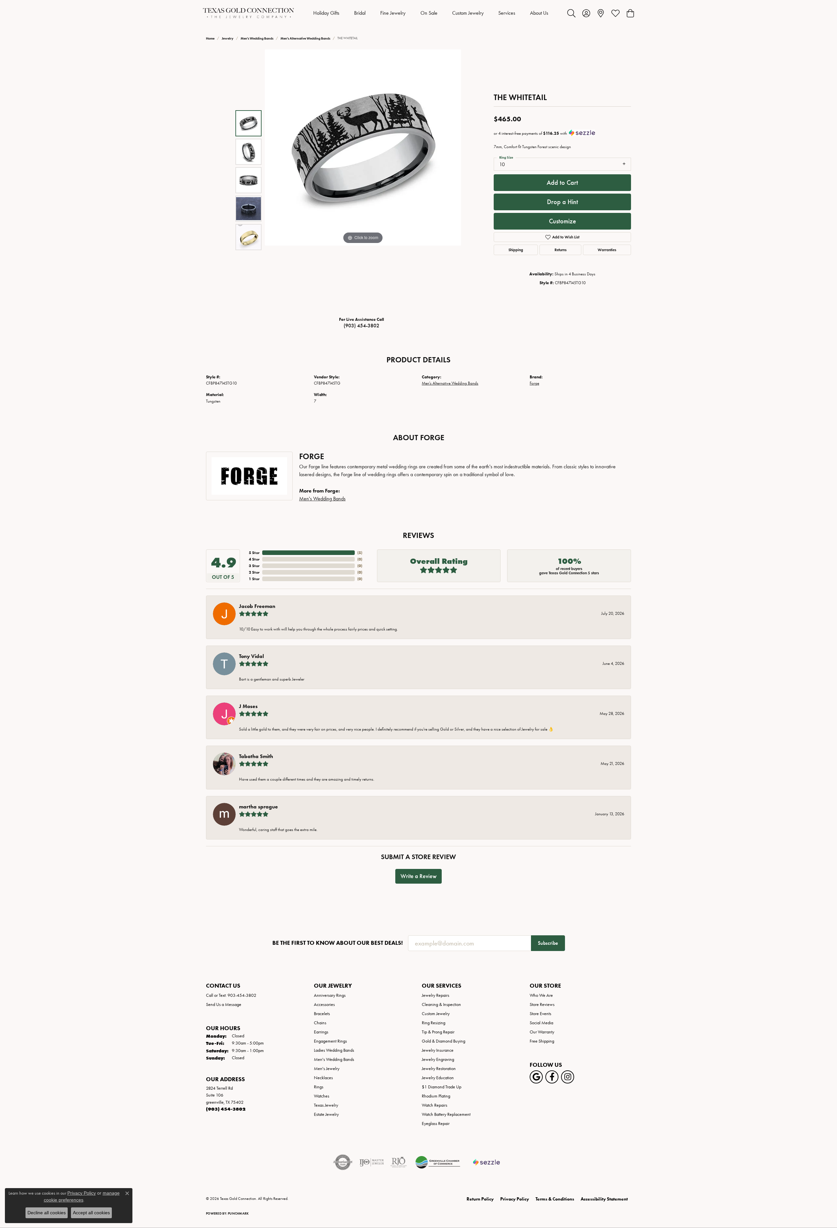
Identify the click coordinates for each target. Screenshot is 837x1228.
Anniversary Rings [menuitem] (330, 995)
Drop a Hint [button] (562, 202)
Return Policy (480, 1199)
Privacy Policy (514, 1199)
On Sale (428, 13)
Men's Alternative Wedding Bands (305, 38)
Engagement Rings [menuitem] (330, 1041)
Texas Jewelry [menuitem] (326, 1105)
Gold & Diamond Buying (443, 1041)
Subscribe (548, 943)
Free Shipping (542, 1041)
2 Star (254, 572)
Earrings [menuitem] (321, 1032)
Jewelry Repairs (435, 995)
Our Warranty (542, 1032)
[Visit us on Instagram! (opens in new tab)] (567, 1076)
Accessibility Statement (604, 1199)
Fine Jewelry (392, 13)
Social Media (541, 1023)
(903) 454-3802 (361, 325)
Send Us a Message (223, 1004)
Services (506, 13)
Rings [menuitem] (318, 1087)
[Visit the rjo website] (398, 1162)
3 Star (254, 565)
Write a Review (418, 876)
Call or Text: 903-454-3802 (231, 995)
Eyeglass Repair (436, 1123)
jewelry (227, 38)
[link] (601, 13)
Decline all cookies (46, 1212)
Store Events (540, 1013)
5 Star (254, 552)
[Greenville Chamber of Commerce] (437, 1162)
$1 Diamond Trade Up (441, 1087)
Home (210, 38)
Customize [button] (562, 221)
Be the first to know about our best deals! (337, 943)
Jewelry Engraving (438, 1059)
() (359, 552)
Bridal (360, 13)
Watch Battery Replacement (446, 1114)
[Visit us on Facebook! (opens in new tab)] (551, 1076)
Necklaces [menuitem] (323, 1078)
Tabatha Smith (256, 756)
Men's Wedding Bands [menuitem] (334, 1059)
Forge (534, 383)
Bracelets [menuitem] (322, 1013)
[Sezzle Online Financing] (486, 1162)
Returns (561, 249)
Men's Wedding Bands (257, 38)
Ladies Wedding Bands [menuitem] (334, 1050)
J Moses (248, 706)
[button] (571, 13)
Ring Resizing (433, 1023)
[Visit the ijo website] (371, 1162)
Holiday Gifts (326, 13)
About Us (539, 13)
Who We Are (541, 995)
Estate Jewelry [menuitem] (326, 1114)
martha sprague (258, 807)
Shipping (515, 249)
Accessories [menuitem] (324, 1004)
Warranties (607, 249)
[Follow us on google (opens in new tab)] (536, 1076)
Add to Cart (562, 182)
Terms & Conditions (555, 1199)
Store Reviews (542, 1004)
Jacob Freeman (257, 606)
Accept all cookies (91, 1212)
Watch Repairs (434, 1105)
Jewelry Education (438, 1078)
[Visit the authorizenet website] (343, 1162)
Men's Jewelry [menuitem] (326, 1068)
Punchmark (238, 1213)
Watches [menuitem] (321, 1096)
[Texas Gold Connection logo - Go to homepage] (248, 13)
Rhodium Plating (436, 1096)
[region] (363, 180)
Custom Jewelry (468, 13)
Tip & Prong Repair (438, 1032)
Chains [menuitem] (320, 1023)
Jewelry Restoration (439, 1068)
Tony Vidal (251, 656)
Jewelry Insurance (437, 1050)
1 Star (254, 578)
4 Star (254, 559)
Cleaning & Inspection (441, 1004)
